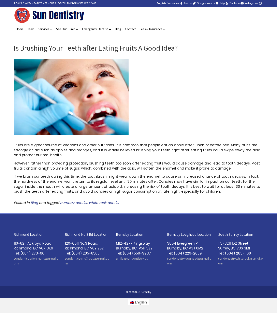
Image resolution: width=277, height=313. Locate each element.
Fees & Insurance (151, 29)
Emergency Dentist (95, 29)
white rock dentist (104, 202)
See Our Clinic (65, 29)
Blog (118, 29)
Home (20, 29)
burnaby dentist (73, 202)
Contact (130, 29)
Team (30, 29)
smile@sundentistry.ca (132, 259)
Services (43, 29)
